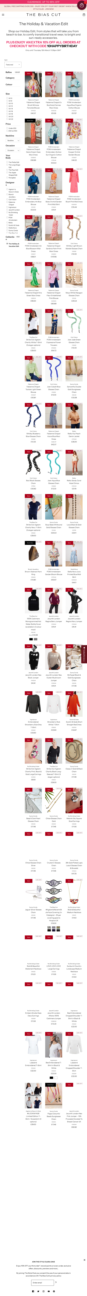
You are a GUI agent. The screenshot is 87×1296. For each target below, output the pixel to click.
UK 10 (10, 103)
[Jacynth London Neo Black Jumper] (33, 657)
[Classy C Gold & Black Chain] (74, 751)
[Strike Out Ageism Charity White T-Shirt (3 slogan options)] (33, 322)
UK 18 (10, 114)
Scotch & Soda (13, 225)
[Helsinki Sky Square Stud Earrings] (74, 800)
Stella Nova (12, 228)
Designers (10, 183)
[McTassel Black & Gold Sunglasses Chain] (74, 657)
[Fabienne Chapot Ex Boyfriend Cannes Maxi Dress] (53, 84)
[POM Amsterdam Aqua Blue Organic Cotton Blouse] (74, 84)
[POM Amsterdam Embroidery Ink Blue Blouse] (33, 181)
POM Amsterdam (12, 219)
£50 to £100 (12, 131)
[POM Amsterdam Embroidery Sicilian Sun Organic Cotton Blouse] (53, 131)
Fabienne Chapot (11, 203)
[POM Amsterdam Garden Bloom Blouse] (53, 553)
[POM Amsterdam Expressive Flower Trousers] (53, 322)
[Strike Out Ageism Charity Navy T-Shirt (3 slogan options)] (33, 507)
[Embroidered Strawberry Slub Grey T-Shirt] (33, 704)
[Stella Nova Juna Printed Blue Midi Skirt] (74, 553)
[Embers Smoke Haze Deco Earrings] (33, 995)
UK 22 (10, 119)
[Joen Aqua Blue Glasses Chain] (53, 462)
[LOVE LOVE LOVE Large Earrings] (53, 948)
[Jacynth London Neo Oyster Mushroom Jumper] (53, 657)
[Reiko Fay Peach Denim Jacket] (74, 415)
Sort (5, 60)
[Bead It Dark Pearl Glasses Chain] (33, 800)
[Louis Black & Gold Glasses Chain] (74, 507)
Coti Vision (12, 200)
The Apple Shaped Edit (12, 174)
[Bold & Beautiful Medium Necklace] (74, 891)
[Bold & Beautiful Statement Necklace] (33, 948)
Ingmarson (12, 207)
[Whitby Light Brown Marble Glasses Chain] (74, 228)
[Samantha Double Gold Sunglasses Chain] (74, 368)
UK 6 (10, 98)
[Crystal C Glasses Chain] (53, 844)
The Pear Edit (13, 170)
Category (10, 78)
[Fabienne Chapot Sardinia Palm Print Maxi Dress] (53, 228)
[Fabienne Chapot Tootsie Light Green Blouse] (33, 368)
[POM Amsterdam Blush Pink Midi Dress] (74, 181)
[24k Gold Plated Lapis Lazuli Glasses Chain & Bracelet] (74, 844)
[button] (12, 65)
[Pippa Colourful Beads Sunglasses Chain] (53, 1095)
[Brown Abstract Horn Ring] (33, 553)
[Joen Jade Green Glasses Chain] (74, 322)
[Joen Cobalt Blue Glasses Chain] (53, 368)
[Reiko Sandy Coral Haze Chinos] (74, 462)
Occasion (10, 145)
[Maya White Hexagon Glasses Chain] (74, 275)
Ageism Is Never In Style (13, 190)
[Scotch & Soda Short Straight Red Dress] (74, 704)
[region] (43, 2)
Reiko (10, 223)
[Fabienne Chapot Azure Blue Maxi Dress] (53, 415)
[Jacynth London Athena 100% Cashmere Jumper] (53, 995)
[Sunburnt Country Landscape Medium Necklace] (74, 948)
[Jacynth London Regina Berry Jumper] (53, 600)
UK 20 (10, 116)
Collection (10, 238)
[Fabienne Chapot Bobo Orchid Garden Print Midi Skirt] (53, 181)
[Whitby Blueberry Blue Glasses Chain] (33, 415)
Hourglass (12, 178)
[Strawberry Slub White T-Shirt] (53, 704)
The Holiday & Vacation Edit (13, 245)
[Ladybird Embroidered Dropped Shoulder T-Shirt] (74, 1044)
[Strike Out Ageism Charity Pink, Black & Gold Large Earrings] (33, 751)
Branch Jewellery (11, 195)
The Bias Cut (13, 233)
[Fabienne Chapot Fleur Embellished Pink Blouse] (53, 275)
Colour (9, 84)
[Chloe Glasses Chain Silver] (33, 844)
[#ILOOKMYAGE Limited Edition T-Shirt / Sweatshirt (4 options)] (33, 1095)
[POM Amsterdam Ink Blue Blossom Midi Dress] (33, 228)
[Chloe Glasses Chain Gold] (53, 800)
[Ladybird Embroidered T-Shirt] (33, 1044)
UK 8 (10, 101)
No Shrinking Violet (13, 213)
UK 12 (10, 106)
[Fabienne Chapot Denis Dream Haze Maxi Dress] (33, 131)
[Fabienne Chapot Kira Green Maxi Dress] (33, 275)
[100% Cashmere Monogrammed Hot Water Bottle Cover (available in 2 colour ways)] (33, 600)
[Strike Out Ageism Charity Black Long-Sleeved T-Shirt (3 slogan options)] (53, 751)
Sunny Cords (13, 230)
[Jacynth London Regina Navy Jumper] (74, 600)
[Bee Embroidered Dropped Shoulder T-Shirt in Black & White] (74, 995)
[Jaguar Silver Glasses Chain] (33, 891)
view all (17, 72)
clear (18, 237)
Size (8, 94)
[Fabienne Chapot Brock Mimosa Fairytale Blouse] (33, 84)
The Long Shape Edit (14, 166)
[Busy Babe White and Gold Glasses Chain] (53, 507)
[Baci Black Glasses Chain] (33, 462)
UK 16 (10, 111)
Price (8, 124)
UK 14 (10, 109)
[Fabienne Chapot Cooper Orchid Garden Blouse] (74, 131)
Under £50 (12, 128)
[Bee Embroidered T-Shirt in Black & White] (53, 1044)
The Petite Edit (13, 162)
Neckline (10, 136)
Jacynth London (14, 210)
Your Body (8, 156)
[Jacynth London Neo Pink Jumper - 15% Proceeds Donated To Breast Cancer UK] (74, 1095)
